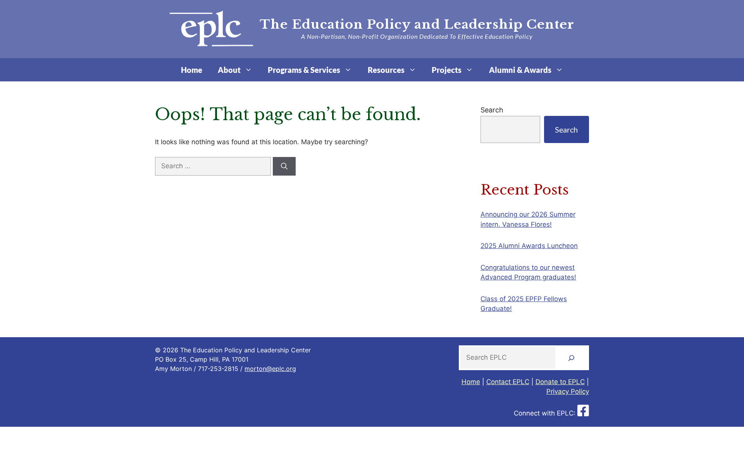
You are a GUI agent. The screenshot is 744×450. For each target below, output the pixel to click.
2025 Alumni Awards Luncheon (529, 246)
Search (491, 110)
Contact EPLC (507, 382)
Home (191, 69)
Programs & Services (304, 69)
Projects (447, 69)
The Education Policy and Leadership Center (417, 24)
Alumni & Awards (520, 69)
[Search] (284, 166)
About (229, 69)
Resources (386, 69)
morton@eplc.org (270, 368)
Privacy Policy (567, 391)
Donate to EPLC (560, 382)
